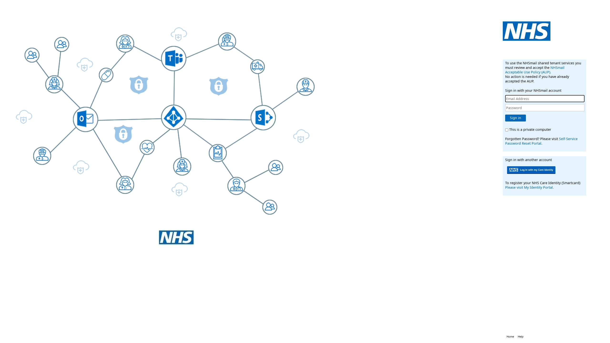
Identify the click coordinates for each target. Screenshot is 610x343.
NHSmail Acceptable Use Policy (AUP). (534, 69)
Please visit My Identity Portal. (529, 187)
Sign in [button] (515, 118)
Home (510, 336)
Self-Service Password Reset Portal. (541, 141)
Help (521, 336)
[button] (531, 170)
